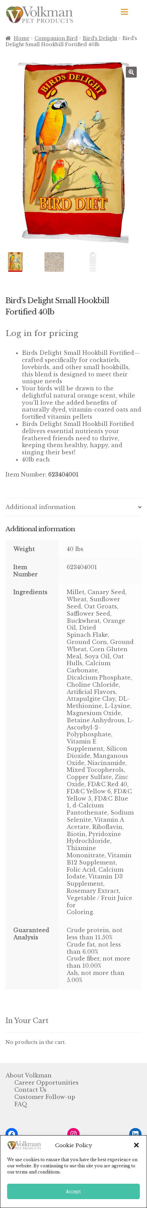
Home (21, 38)
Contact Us (30, 1089)
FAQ (20, 1104)
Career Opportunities (46, 1082)
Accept (73, 1191)
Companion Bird (56, 38)
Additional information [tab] (40, 507)
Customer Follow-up (44, 1096)
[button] (136, 1145)
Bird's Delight (100, 38)
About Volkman (28, 1075)
